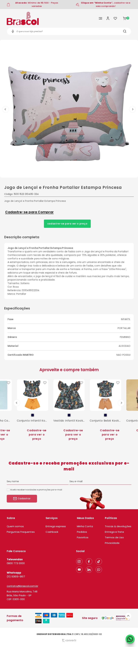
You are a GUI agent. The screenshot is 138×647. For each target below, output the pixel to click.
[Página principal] (23, 18)
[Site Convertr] (69, 640)
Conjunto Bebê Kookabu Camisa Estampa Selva (105, 421)
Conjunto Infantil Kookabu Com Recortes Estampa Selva (32, 421)
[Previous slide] (16, 403)
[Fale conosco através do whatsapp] (130, 639)
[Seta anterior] (5, 109)
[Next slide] (121, 403)
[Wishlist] (115, 18)
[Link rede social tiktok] (99, 561)
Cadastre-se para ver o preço (67, 223)
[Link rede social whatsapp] (99, 569)
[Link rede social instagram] (79, 561)
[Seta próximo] (132, 109)
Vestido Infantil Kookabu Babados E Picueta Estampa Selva (69, 421)
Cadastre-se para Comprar (29, 212)
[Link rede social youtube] (79, 569)
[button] (128, 616)
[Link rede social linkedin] (89, 569)
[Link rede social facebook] (89, 561)
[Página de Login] (108, 18)
